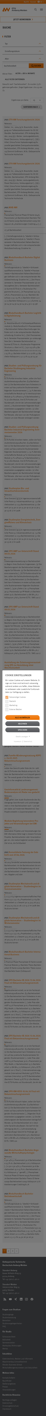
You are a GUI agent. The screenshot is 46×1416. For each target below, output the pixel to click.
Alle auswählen (22, 717)
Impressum (17, 741)
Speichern (22, 729)
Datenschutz (28, 741)
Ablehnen (22, 723)
